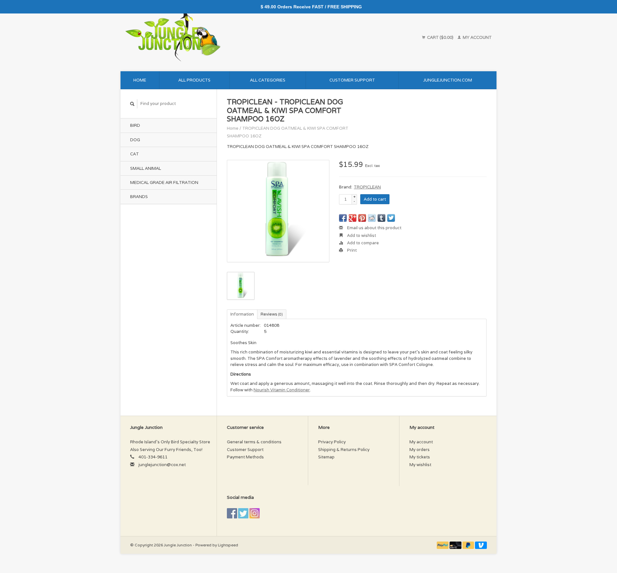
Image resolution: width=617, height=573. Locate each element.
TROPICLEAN (367, 187)
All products (194, 80)
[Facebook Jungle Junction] (232, 513)
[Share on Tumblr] (381, 218)
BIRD (135, 125)
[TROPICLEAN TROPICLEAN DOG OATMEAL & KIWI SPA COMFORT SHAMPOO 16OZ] (278, 211)
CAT (134, 154)
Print (351, 250)
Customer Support (352, 80)
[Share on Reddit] (372, 218)
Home (139, 80)
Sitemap (326, 457)
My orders (419, 449)
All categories (267, 80)
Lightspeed (228, 545)
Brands (139, 196)
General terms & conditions (254, 442)
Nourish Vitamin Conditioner (282, 390)
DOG (135, 140)
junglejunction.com (447, 80)
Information (242, 314)
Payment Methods (245, 457)
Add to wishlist (361, 235)
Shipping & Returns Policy (344, 449)
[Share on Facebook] (343, 218)
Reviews (272, 314)
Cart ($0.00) (440, 37)
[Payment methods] (443, 545)
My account (477, 37)
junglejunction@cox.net (162, 464)
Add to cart (375, 199)
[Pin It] (362, 218)
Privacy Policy (332, 442)
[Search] (132, 104)
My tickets (419, 457)
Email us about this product (373, 227)
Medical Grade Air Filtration (164, 182)
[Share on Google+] (352, 218)
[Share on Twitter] (391, 218)
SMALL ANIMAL (145, 168)
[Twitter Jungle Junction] (243, 513)
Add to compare (362, 243)
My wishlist (420, 464)
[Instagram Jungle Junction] (254, 513)
